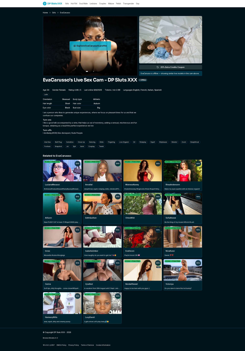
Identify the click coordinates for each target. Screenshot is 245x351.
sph (74, 146)
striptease (163, 142)
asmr (82, 146)
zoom (184, 142)
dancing (92, 142)
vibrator (174, 142)
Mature (111, 3)
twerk (101, 146)
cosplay (91, 146)
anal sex (47, 142)
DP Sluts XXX (53, 3)
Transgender (128, 3)
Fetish (118, 3)
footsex (47, 146)
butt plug (58, 142)
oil (134, 142)
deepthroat (194, 142)
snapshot (58, 146)
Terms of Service (87, 345)
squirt (153, 142)
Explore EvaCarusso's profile (93, 46)
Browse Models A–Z (50, 338)
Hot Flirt (74, 3)
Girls (67, 3)
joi (67, 146)
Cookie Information (103, 345)
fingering (111, 142)
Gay (137, 3)
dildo (102, 142)
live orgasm (124, 142)
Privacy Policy (73, 345)
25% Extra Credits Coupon (174, 68)
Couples (102, 3)
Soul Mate (83, 3)
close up (81, 142)
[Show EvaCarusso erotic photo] (87, 71)
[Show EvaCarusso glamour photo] (93, 71)
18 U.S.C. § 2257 (49, 345)
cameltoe (70, 142)
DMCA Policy (61, 345)
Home (45, 12)
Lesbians (93, 3)
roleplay (143, 142)
